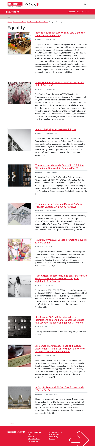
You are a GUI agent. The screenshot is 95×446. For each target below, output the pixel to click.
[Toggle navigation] (9, 16)
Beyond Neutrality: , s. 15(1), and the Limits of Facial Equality (60, 34)
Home (10, 22)
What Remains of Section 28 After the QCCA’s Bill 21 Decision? (59, 84)
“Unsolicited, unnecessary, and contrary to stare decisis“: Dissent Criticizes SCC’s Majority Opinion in (61, 278)
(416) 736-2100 (34, 439)
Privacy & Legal (54, 434)
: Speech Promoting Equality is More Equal (61, 241)
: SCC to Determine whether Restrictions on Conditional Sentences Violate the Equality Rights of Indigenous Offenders (59, 320)
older (11, 423)
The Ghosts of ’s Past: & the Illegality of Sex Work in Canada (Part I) (59, 167)
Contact (31, 437)
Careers (52, 439)
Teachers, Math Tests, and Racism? (58, 205)
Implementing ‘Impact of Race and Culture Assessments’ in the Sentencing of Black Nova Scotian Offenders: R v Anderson (60, 348)
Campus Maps (33, 441)
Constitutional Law (19, 22)
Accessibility (53, 437)
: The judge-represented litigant (55, 129)
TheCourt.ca (12, 11)
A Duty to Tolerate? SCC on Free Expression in (59, 389)
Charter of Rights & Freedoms (37, 22)
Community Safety (55, 432)
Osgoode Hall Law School (78, 12)
